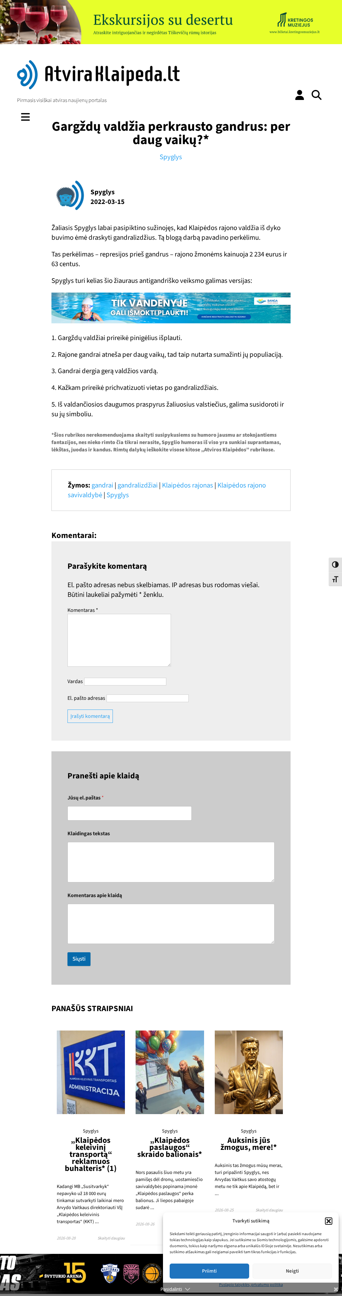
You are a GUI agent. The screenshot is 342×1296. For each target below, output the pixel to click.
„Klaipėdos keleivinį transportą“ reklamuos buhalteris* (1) (91, 1154)
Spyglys (171, 157)
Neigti (292, 1271)
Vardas (75, 681)
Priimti (209, 1271)
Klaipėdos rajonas (187, 485)
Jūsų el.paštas (85, 798)
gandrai (102, 485)
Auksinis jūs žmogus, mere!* (248, 1144)
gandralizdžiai (138, 485)
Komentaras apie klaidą (94, 895)
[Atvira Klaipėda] (98, 87)
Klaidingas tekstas (88, 834)
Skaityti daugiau (111, 1238)
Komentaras (82, 610)
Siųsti (79, 959)
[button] (328, 1221)
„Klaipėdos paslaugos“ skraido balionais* (169, 1147)
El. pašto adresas (86, 698)
